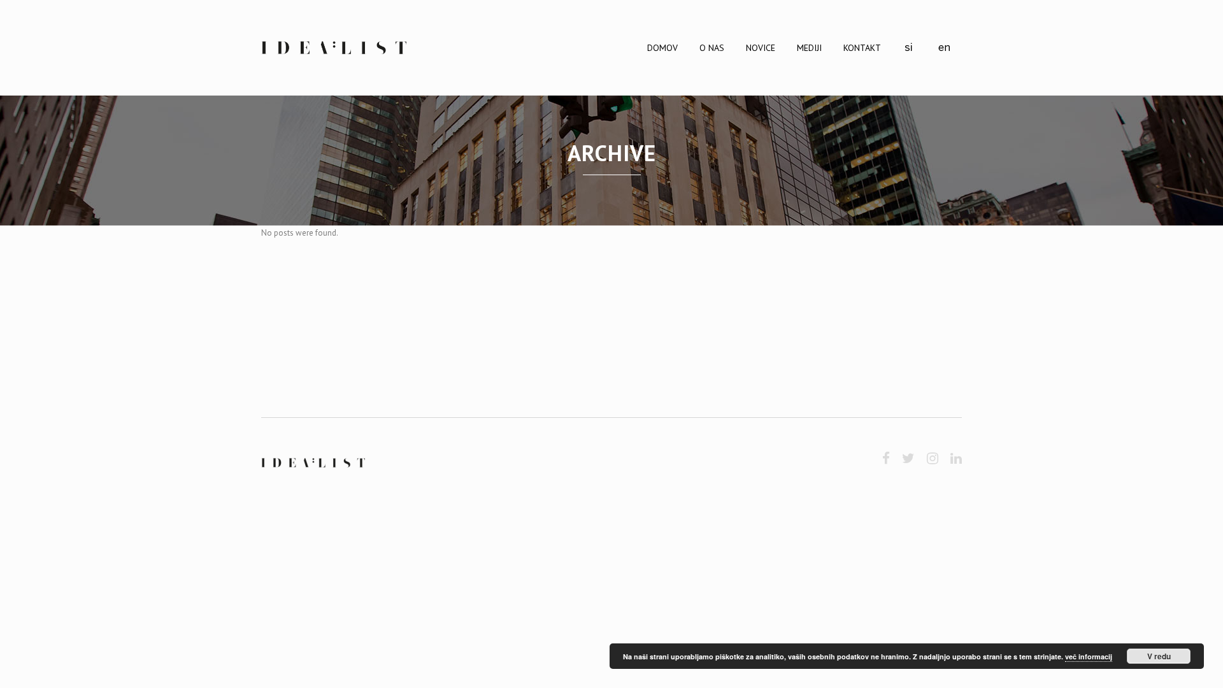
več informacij (1088, 656)
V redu (1159, 656)
